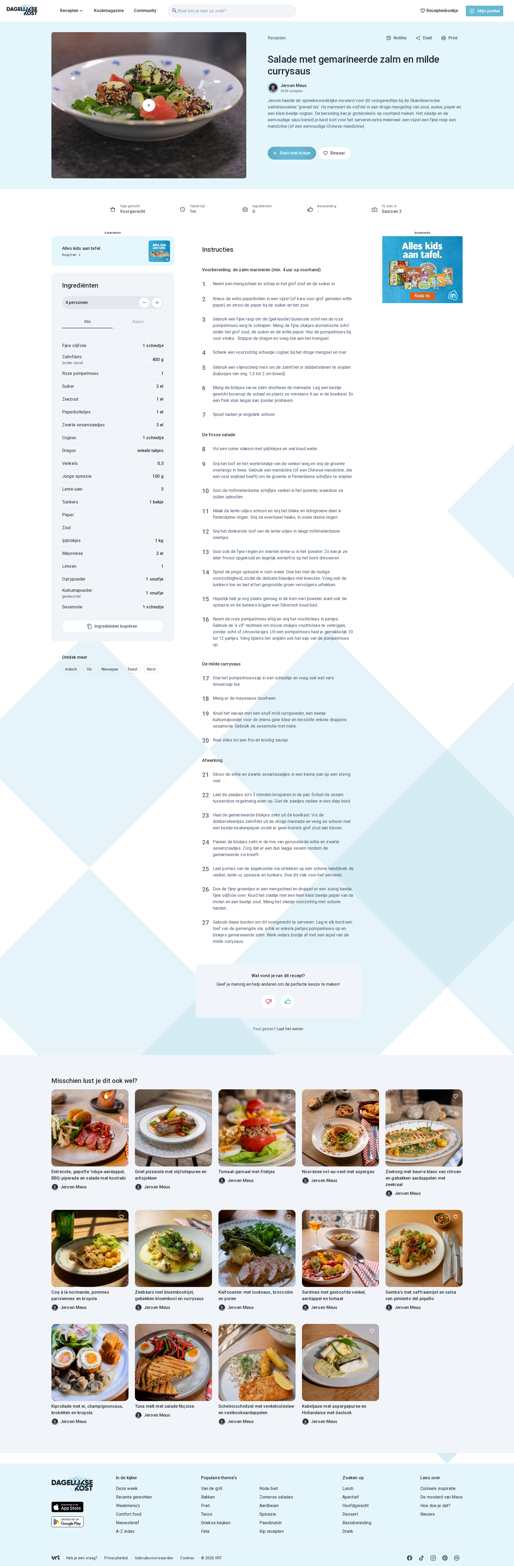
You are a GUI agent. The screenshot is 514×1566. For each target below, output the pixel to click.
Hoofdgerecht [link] (355, 1505)
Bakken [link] (208, 1497)
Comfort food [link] (129, 1514)
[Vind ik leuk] (287, 1001)
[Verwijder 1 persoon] (144, 302)
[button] (71, 669)
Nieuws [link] (427, 1514)
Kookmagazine (109, 10)
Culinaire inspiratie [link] (438, 1488)
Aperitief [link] (350, 1497)
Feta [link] (205, 1531)
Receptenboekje (442, 10)
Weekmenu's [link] (128, 1505)
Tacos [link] (207, 1514)
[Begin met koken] (148, 105)
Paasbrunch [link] (270, 1522)
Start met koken (295, 153)
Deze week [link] (127, 1488)
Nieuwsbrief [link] (127, 1522)
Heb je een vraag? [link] (81, 1558)
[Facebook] (409, 1558)
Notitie (400, 37)
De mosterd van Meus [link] (441, 1497)
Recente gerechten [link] (134, 1497)
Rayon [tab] (138, 321)
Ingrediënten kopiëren (116, 626)
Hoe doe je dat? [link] (435, 1505)
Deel (427, 37)
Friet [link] (205, 1505)
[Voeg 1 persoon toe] (157, 302)
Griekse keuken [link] (215, 1522)
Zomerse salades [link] (276, 1497)
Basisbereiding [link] (356, 1522)
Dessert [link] (350, 1514)
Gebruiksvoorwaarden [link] (154, 1558)
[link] (22, 10)
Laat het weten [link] (290, 1029)
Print (453, 37)
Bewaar (337, 153)
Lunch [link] (348, 1488)
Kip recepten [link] (271, 1531)
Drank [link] (347, 1531)
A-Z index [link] (125, 1531)
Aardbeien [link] (269, 1505)
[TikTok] (421, 1558)
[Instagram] (433, 1558)
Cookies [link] (187, 1558)
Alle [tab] (87, 321)
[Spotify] (457, 1558)
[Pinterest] (445, 1558)
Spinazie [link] (267, 1514)
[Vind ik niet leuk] (268, 1001)
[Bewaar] (121, 1096)
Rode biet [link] (268, 1488)
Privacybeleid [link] (116, 1558)
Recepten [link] (277, 37)
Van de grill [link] (211, 1488)
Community (145, 10)
